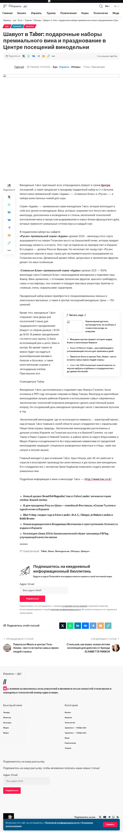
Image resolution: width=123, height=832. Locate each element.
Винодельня (62, 551)
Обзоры (30, 26)
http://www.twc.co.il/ (98, 479)
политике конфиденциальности (66, 609)
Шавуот (85, 551)
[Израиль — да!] (8, 817)
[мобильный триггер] (6, 6)
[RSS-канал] (118, 817)
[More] (53, 56)
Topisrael (19, 66)
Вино (51, 551)
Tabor (44, 551)
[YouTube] (104, 817)
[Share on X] (23, 56)
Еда (7, 26)
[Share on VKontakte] (33, 56)
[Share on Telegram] (38, 56)
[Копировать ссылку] (48, 56)
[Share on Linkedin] (9, 212)
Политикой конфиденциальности (62, 822)
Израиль (17, 26)
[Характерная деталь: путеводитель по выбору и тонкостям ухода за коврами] (75, 326)
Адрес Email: (27, 584)
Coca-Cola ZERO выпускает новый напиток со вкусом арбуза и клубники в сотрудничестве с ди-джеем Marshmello (91, 368)
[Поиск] (101, 6)
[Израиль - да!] (18, 6)
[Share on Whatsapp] (28, 56)
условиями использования (74, 606)
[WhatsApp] (113, 817)
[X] (100, 817)
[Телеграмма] (109, 817)
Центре (105, 185)
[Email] (43, 56)
